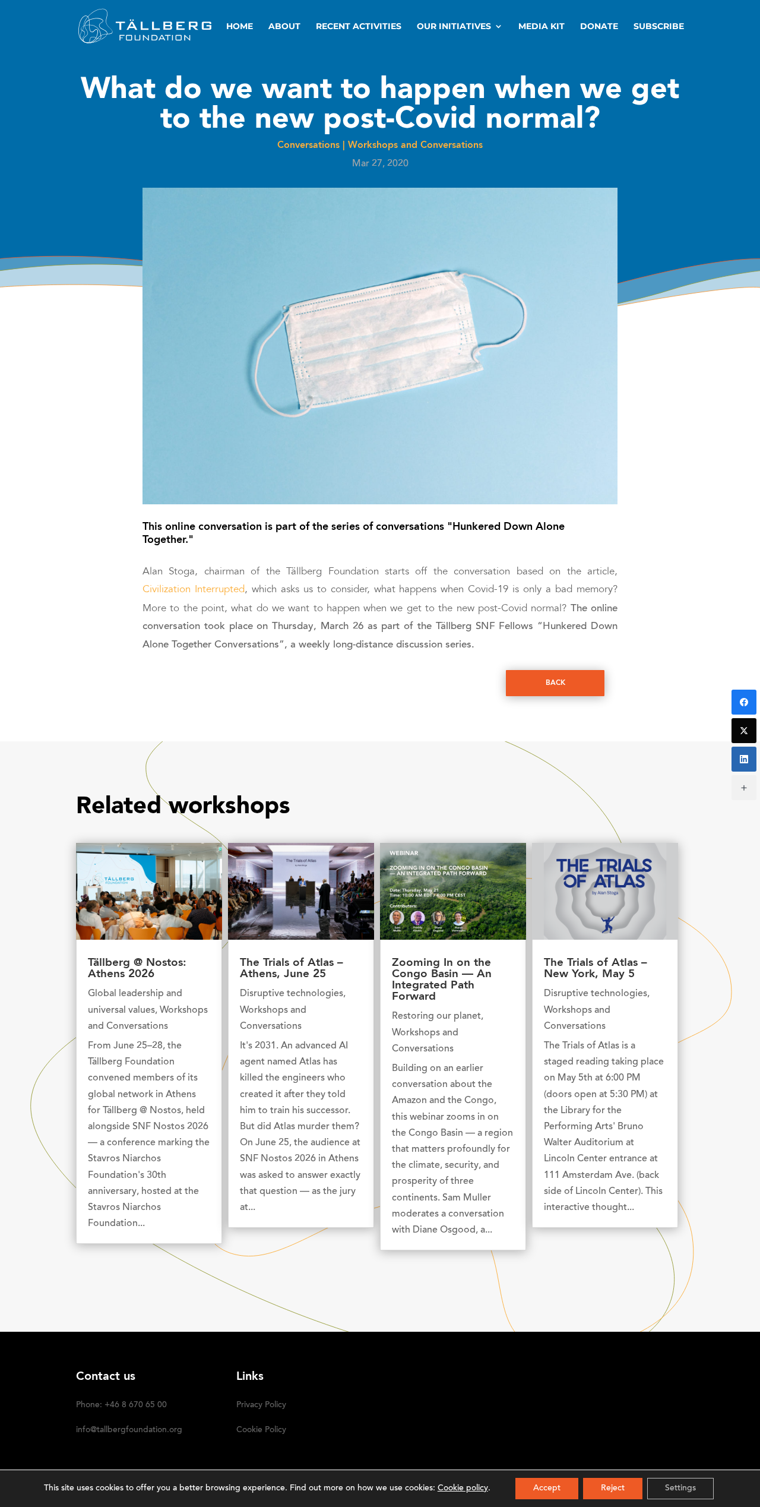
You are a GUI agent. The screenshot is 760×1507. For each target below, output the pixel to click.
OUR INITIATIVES (454, 26)
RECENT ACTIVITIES (358, 26)
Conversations (308, 145)
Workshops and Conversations (415, 145)
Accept (546, 1488)
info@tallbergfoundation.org (129, 1430)
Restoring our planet (436, 1016)
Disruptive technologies (291, 994)
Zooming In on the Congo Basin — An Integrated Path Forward (442, 980)
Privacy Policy (261, 1405)
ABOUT (284, 26)
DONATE (599, 26)
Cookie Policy (261, 1430)
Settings (680, 1488)
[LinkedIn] (744, 759)
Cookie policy (463, 1488)
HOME (239, 26)
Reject (613, 1488)
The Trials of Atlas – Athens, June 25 (291, 969)
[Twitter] (744, 730)
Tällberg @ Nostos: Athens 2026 (137, 969)
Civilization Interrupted (193, 590)
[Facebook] (744, 702)
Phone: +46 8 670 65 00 (121, 1405)
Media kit (541, 26)
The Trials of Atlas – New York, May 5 (595, 969)
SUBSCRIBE (659, 26)
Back (555, 683)
